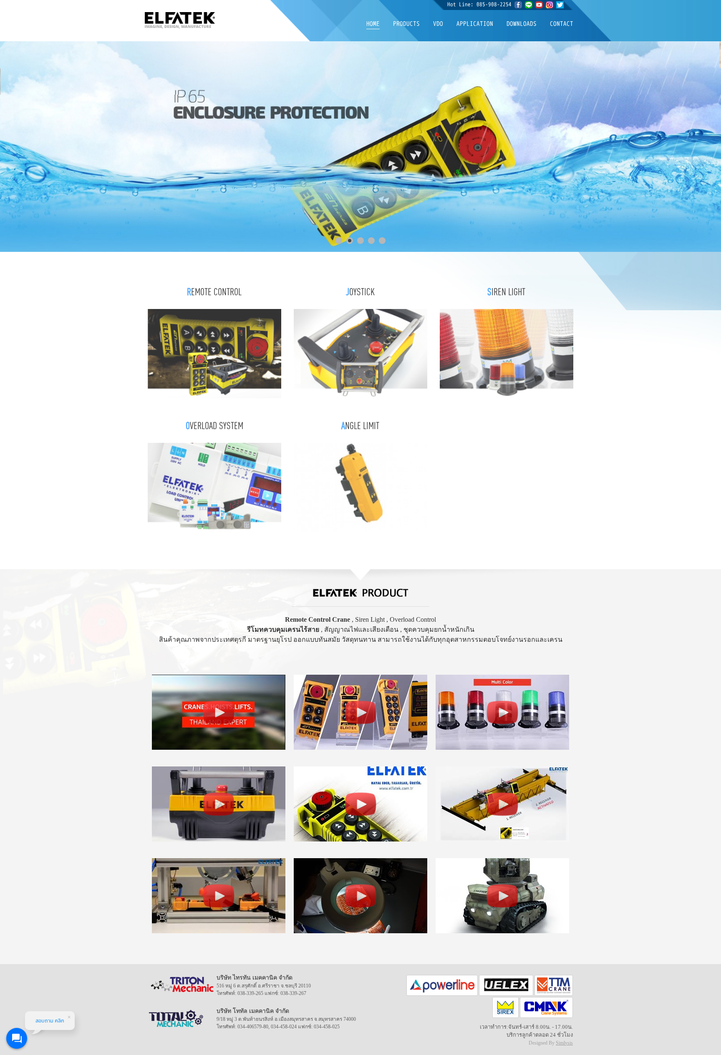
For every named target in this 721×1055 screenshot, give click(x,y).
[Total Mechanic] (553, 985)
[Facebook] (518, 4)
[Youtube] (540, 4)
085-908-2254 (494, 4)
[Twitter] (560, 4)
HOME (373, 23)
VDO (438, 23)
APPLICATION (474, 23)
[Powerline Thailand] (442, 985)
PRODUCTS (406, 23)
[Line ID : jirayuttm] (528, 4)
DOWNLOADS (522, 23)
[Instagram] (549, 4)
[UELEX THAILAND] (506, 985)
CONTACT (561, 23)
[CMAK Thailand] (546, 1007)
